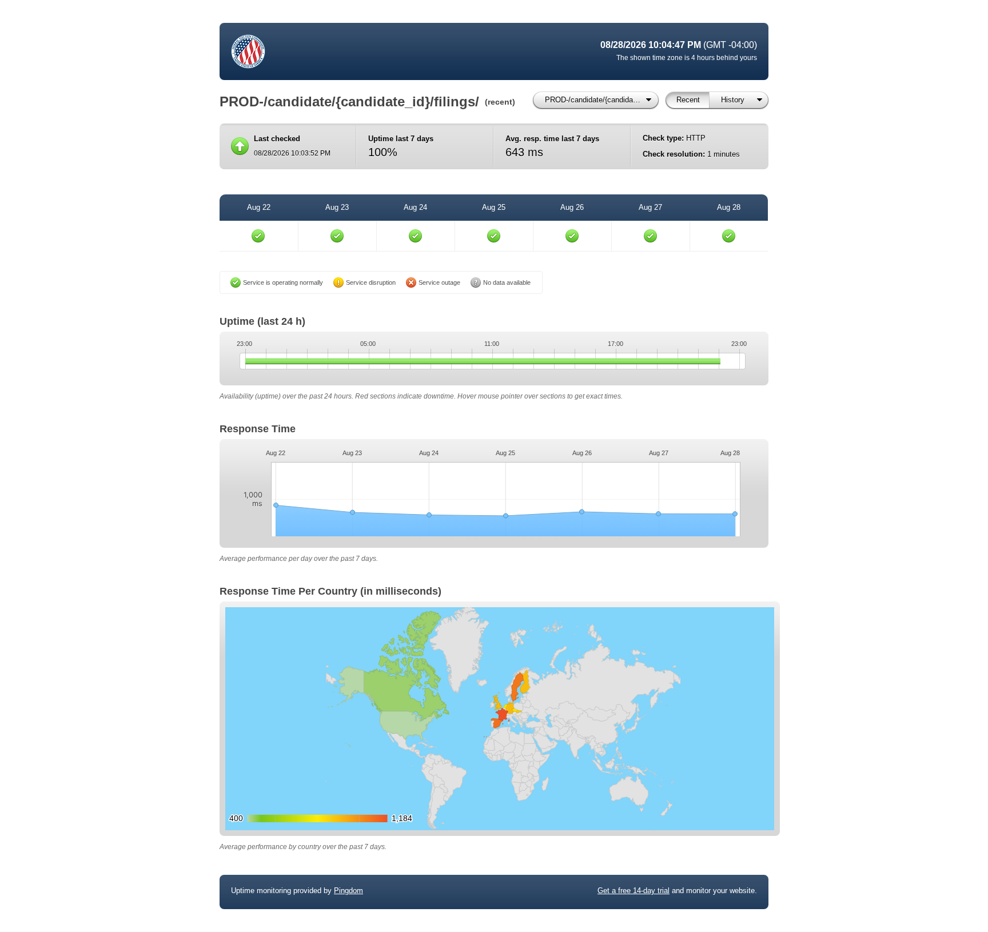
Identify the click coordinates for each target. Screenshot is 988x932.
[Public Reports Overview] (374, 51)
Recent (688, 99)
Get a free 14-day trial (633, 890)
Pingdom (348, 890)
